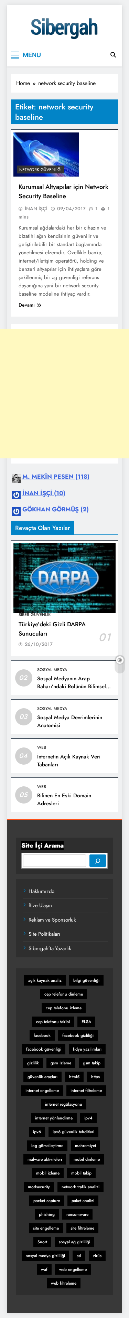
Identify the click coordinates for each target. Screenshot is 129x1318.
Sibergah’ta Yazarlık (50, 948)
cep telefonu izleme (64, 1008)
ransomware (77, 1214)
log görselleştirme (47, 1145)
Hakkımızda (41, 891)
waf (44, 1269)
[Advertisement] (64, 393)
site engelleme (46, 1228)
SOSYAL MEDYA (52, 670)
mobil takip (81, 1173)
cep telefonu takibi (53, 1022)
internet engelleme (42, 1090)
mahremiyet (85, 1145)
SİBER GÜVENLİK (35, 615)
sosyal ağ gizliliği (74, 1242)
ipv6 (37, 1132)
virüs (97, 1256)
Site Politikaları (44, 934)
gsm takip (91, 1063)
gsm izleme (61, 1063)
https (95, 1077)
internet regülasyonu (63, 1104)
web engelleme (73, 1269)
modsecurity (39, 1187)
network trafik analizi (80, 1187)
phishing (47, 1214)
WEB (41, 747)
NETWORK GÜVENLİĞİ (40, 170)
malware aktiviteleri (45, 1159)
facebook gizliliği (78, 1035)
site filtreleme (82, 1228)
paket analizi (83, 1201)
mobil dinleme (87, 1159)
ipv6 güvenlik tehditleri (73, 1132)
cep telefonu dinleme (63, 994)
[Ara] (97, 860)
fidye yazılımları (87, 1049)
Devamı (27, 304)
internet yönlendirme (54, 1118)
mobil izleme (48, 1173)
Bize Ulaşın (40, 905)
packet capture (46, 1201)
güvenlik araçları (42, 1077)
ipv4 (88, 1118)
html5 (74, 1077)
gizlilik (33, 1063)
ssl (79, 1256)
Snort (42, 1242)
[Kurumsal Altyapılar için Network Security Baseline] (46, 154)
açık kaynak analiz (45, 980)
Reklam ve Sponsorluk (52, 920)
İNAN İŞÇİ (36, 208)
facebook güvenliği (43, 1049)
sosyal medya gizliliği (45, 1256)
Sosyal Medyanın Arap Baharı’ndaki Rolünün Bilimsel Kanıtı (71, 686)
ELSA (86, 1022)
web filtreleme (63, 1283)
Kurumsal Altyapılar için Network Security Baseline (63, 191)
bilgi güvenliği (86, 980)
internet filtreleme (86, 1090)
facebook (42, 1035)
